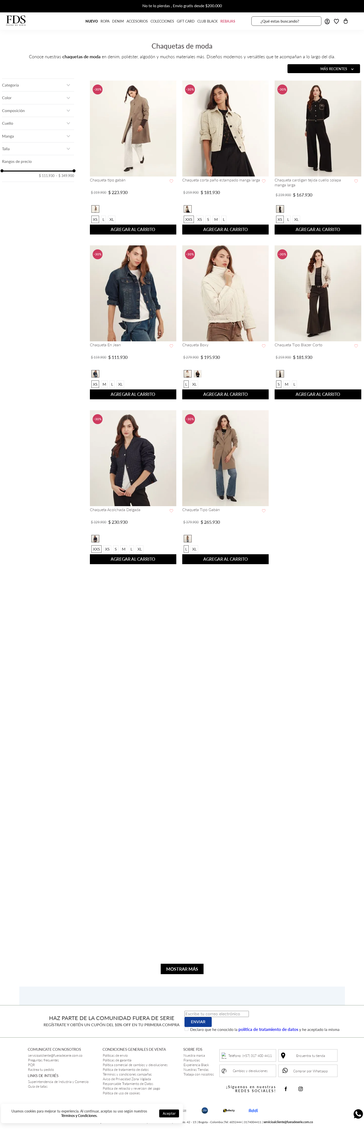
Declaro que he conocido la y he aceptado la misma (264, 1029)
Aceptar (169, 1113)
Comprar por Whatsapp (310, 1071)
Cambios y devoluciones (250, 1071)
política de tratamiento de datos (268, 1029)
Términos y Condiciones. (79, 1115)
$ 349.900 (64, 176)
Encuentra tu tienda (310, 1055)
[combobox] (286, 21)
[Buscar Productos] (315, 21)
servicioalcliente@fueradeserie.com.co (288, 1122)
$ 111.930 (46, 176)
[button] (38, 85)
